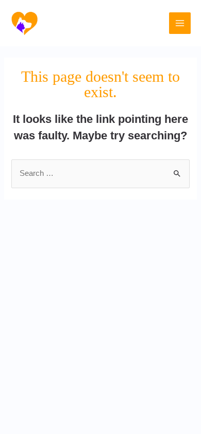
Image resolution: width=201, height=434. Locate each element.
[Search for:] (100, 173)
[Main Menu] (180, 23)
